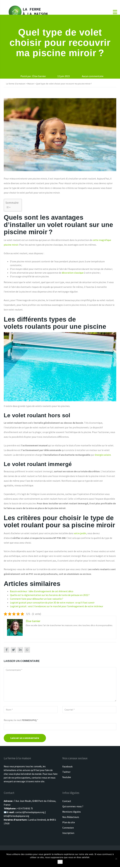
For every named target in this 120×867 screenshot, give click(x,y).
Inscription (68, 832)
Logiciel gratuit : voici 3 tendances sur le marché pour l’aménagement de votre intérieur (56, 606)
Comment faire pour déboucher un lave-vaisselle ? (36, 598)
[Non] (116, 858)
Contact (66, 801)
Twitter (66, 771)
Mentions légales (71, 811)
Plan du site (68, 822)
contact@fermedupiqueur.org (30, 812)
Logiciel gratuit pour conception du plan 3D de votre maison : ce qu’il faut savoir (52, 602)
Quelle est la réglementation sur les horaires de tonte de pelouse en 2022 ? (50, 595)
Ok (60, 862)
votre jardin (80, 533)
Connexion (68, 827)
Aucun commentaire (92, 76)
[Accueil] (28, 11)
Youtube (66, 777)
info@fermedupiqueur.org (16, 815)
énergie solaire (103, 454)
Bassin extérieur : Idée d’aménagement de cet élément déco (41, 591)
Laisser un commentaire (24, 737)
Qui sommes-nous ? (72, 806)
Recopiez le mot (21, 720)
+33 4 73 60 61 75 (25, 808)
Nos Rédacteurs (70, 817)
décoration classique (73, 272)
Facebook (67, 766)
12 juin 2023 (63, 76)
